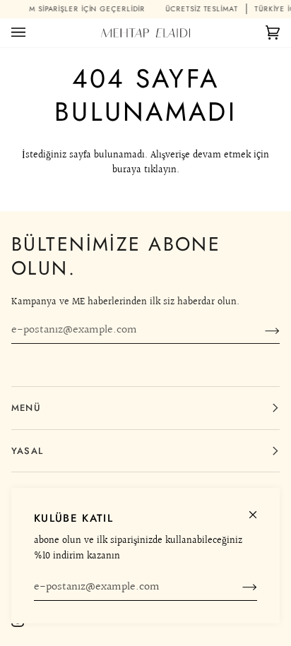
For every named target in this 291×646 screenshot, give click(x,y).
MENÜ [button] (26, 407)
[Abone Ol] (238, 587)
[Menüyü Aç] (32, 32)
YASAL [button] (27, 450)
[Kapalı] (259, 509)
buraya (126, 170)
